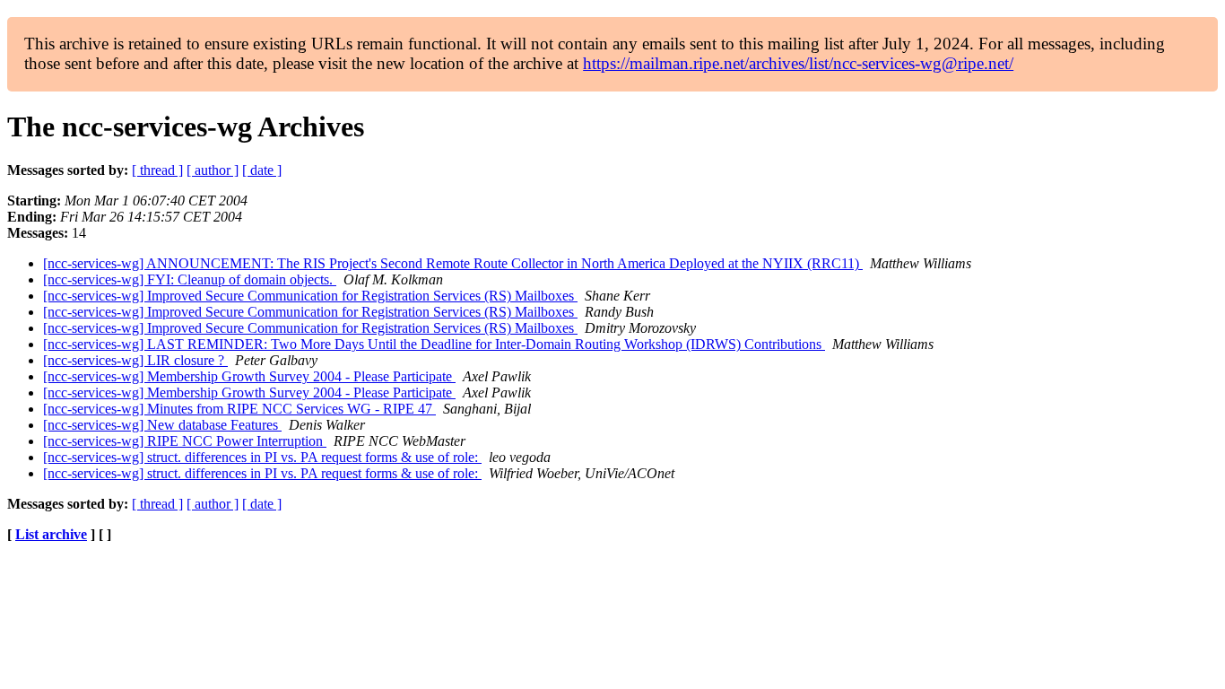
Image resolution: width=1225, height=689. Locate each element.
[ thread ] (157, 170)
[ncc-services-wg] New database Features (162, 424)
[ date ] (262, 170)
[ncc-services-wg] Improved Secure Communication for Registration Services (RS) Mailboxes (310, 295)
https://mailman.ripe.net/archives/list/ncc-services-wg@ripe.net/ (798, 63)
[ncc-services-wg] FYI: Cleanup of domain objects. (189, 279)
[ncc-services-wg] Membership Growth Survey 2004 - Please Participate (249, 376)
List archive (51, 534)
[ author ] (213, 170)
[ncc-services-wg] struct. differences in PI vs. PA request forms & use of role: (262, 457)
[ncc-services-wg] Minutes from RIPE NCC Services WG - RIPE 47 (239, 408)
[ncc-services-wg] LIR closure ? (135, 360)
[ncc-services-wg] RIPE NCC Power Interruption (184, 441)
